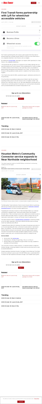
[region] (21, 400)
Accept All (21, 401)
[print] (40, 26)
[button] (2, 3)
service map (16, 238)
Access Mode (12, 60)
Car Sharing (3, 9)
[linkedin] (19, 26)
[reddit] (23, 26)
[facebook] (17, 26)
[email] (24, 26)
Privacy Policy (36, 398)
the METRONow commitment (22, 219)
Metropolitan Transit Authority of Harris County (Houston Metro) (15, 168)
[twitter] (21, 26)
